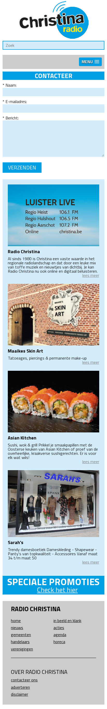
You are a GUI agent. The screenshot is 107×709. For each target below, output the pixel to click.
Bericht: (12, 118)
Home (16, 620)
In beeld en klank (67, 620)
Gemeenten (21, 634)
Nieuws (17, 627)
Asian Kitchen (22, 437)
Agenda (60, 634)
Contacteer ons (24, 680)
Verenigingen (22, 649)
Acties (59, 627)
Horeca (59, 641)
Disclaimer (19, 694)
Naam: (11, 85)
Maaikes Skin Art (25, 350)
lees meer (90, 275)
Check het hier (57, 590)
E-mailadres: (16, 101)
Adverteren (20, 687)
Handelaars (20, 641)
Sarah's (15, 542)
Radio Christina (24, 251)
